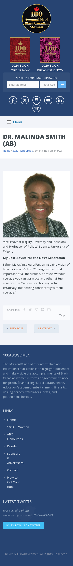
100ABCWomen (14, 427)
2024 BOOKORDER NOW (20, 67)
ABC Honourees (14, 436)
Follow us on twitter (25, 525)
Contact (12, 470)
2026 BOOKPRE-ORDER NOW (50, 67)
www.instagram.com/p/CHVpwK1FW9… (29, 515)
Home (6, 150)
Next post (45, 328)
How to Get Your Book (13, 482)
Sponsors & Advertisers (14, 458)
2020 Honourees (23, 150)
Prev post (16, 328)
